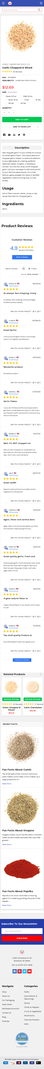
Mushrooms (29, 1015)
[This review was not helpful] (38, 311)
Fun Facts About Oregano (18, 830)
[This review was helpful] (33, 311)
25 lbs (11, 103)
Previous (37, 674)
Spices (27, 1003)
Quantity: (7, 108)
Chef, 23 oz (27, 96)
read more (6, 784)
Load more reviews (22, 660)
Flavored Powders (31, 1020)
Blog (4, 1017)
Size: (9, 92)
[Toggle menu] (3, 3)
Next (40, 674)
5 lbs (27, 100)
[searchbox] (12, 268)
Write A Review (22, 257)
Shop (4, 992)
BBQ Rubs (13, 161)
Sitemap (5, 1021)
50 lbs (23, 103)
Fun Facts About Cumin (16, 769)
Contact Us (6, 1013)
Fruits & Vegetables (32, 1011)
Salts (26, 1024)
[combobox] (30, 274)
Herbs (26, 992)
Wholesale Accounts (10, 1008)
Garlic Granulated (33, 707)
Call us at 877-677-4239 (22, 965)
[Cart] (42, 3)
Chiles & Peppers (31, 1007)
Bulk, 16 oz (13, 100)
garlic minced (15, 175)
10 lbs (38, 100)
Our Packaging (8, 1000)
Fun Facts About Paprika (17, 891)
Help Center (7, 1004)
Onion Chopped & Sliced (11, 708)
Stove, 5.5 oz (11, 96)
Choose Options (11, 699)
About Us (6, 996)
